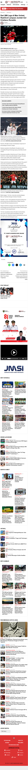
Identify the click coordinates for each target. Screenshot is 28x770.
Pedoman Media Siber (14, 745)
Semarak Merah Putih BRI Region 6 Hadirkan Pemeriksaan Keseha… (15, 464)
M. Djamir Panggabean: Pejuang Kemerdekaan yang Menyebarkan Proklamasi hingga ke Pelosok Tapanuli (14, 641)
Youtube (21, 755)
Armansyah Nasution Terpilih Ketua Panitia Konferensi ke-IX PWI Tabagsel (20, 392)
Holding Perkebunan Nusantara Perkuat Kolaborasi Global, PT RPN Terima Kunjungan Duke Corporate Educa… (20, 502)
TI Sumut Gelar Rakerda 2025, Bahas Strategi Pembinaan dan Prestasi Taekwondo (11, 108)
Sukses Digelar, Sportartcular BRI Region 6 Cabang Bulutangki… (16, 441)
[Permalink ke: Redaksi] (2, 23)
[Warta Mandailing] (14, 2)
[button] (14, 352)
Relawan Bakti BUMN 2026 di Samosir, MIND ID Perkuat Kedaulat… (16, 459)
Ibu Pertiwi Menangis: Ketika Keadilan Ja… (15, 556)
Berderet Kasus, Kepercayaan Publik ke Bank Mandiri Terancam (16, 647)
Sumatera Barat (5, 572)
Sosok (2, 638)
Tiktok (14, 757)
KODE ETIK (20, 740)
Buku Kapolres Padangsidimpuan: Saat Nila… (16, 533)
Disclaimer (20, 742)
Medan (3, 480)
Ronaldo (3, 259)
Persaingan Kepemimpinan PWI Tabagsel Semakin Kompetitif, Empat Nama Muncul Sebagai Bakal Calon (7, 393)
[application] (14, 352)
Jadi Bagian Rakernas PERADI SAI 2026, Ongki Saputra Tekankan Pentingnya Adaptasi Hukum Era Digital (16, 679)
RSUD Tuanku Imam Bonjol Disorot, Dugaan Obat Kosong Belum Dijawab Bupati (20, 610)
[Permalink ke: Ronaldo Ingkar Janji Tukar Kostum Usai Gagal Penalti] (7, 291)
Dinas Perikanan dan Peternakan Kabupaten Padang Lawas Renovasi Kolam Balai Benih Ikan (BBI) (21, 275)
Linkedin (8, 755)
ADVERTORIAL (8, 650)
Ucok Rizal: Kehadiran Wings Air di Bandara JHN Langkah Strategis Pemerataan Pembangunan (7, 410)
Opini (7, 548)
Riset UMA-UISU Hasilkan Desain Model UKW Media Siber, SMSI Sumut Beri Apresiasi (7, 484)
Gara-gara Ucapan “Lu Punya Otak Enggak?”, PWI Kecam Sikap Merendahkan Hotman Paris (15, 660)
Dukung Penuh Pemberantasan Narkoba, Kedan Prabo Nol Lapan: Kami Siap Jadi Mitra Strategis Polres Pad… (7, 427)
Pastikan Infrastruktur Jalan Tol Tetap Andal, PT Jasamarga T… (15, 453)
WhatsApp (8, 752)
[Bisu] (23, 358)
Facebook (8, 750)
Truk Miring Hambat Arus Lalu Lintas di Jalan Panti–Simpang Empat (7, 594)
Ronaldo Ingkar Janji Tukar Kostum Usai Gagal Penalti (6, 297)
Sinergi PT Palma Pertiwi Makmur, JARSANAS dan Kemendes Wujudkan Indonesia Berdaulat (15, 653)
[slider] (12, 358)
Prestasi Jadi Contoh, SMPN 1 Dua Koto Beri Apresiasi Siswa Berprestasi (20, 594)
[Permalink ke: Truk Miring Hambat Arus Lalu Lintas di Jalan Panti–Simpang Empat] (7, 586)
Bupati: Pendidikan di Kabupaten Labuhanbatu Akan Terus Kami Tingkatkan (6, 274)
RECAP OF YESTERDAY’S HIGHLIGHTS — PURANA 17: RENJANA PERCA (7, 494)
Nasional (8, 644)
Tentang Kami (7, 740)
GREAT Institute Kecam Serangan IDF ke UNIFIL (16, 710)
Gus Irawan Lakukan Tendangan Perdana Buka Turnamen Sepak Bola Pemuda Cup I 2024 (12, 112)
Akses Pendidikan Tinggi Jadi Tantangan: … (16, 539)
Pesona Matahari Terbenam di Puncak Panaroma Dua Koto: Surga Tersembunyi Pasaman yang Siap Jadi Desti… (7, 611)
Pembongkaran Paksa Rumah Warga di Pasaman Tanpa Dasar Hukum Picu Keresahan (20, 577)
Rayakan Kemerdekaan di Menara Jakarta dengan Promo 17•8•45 (19, 479)
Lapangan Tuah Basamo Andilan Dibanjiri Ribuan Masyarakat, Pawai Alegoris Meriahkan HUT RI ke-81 (7, 578)
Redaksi (7, 742)
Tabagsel (4, 388)
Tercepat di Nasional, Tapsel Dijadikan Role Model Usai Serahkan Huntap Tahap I (16, 716)
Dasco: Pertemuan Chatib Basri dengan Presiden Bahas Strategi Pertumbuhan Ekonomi (16, 673)
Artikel (7, 531)
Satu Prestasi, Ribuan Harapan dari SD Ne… (16, 550)
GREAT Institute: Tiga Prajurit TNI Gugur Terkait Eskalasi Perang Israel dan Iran (16, 698)
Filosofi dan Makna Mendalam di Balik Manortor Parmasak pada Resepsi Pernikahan (20, 426)
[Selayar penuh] (25, 358)
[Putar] (2, 358)
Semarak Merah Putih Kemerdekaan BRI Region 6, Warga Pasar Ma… (16, 447)
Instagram (21, 752)
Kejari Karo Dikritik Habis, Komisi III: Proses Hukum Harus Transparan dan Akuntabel (15, 704)
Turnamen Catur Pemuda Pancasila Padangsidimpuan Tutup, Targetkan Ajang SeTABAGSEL (13, 104)
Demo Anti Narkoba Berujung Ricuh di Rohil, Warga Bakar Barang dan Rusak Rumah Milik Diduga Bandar (16, 692)
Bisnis (7, 439)
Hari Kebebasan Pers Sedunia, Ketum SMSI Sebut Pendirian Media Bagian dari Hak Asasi (16, 686)
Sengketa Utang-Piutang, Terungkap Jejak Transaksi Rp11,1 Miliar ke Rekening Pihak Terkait (16, 666)
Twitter (21, 750)
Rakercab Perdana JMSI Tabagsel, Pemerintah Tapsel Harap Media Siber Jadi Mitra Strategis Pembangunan (20, 519)
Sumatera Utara (18, 473)
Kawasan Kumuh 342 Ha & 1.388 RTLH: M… (16, 544)
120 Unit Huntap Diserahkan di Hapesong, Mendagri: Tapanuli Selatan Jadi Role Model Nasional (16, 723)
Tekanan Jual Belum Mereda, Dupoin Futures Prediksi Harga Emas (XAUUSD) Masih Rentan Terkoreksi (7, 519)
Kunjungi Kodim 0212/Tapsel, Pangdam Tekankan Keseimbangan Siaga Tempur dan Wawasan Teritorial (20, 410)
